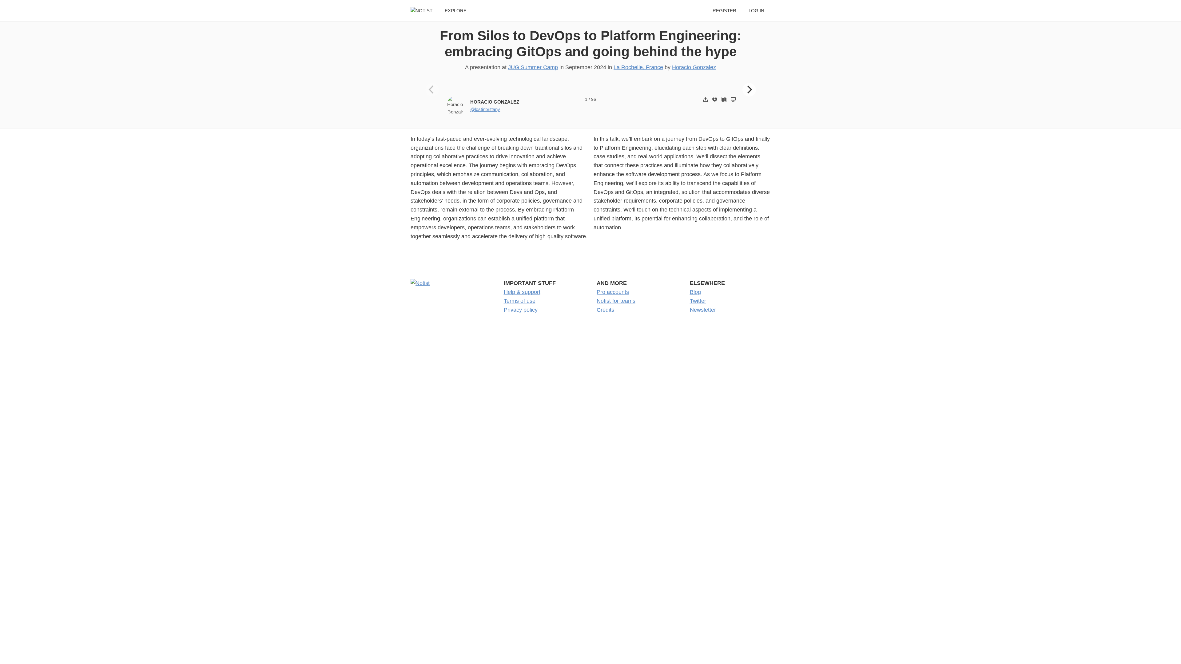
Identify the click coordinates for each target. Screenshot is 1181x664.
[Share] (705, 99)
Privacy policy (521, 310)
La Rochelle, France (638, 67)
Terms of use (519, 301)
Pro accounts (613, 292)
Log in (756, 10)
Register (724, 10)
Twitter (698, 301)
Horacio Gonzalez (694, 67)
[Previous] (432, 90)
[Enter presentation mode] (733, 99)
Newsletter (703, 310)
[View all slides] (724, 99)
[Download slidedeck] (714, 99)
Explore (456, 10)
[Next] (749, 90)
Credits (605, 310)
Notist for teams (616, 301)
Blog (695, 292)
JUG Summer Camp (533, 67)
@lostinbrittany (485, 109)
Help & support (522, 292)
